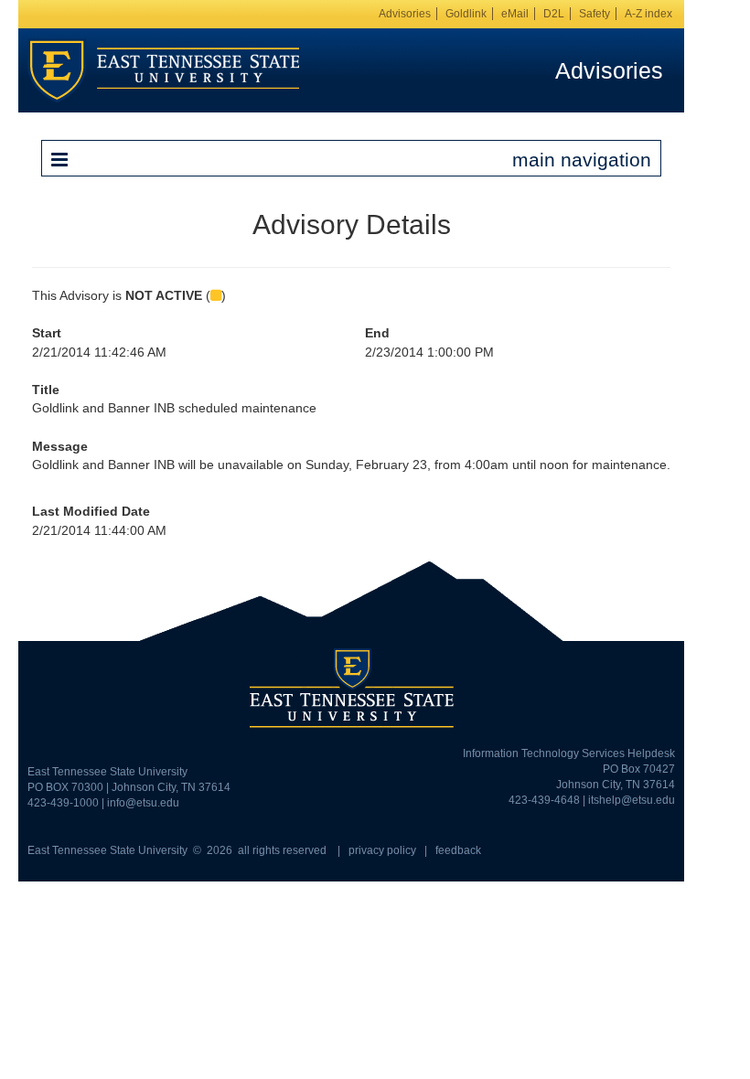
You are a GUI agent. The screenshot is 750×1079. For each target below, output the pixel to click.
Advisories (405, 13)
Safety (594, 13)
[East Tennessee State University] (163, 69)
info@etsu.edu (143, 802)
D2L (553, 13)
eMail (515, 13)
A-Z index (648, 13)
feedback (458, 850)
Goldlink (466, 13)
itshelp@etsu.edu (631, 800)
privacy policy (382, 850)
